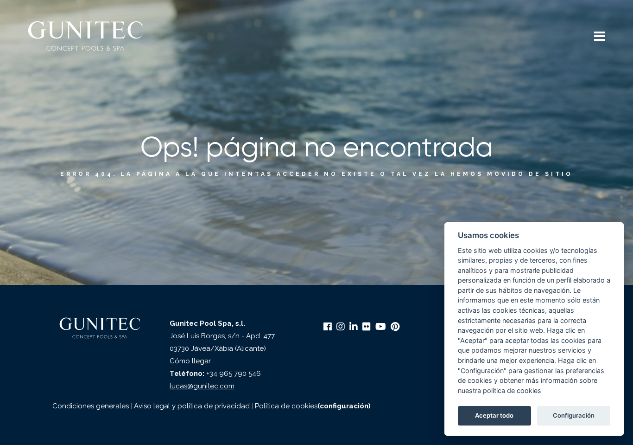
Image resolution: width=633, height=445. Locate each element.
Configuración (574, 415)
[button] (599, 37)
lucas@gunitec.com (202, 386)
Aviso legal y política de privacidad (192, 406)
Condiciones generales (90, 406)
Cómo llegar (190, 361)
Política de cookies (286, 406)
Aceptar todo (494, 415)
